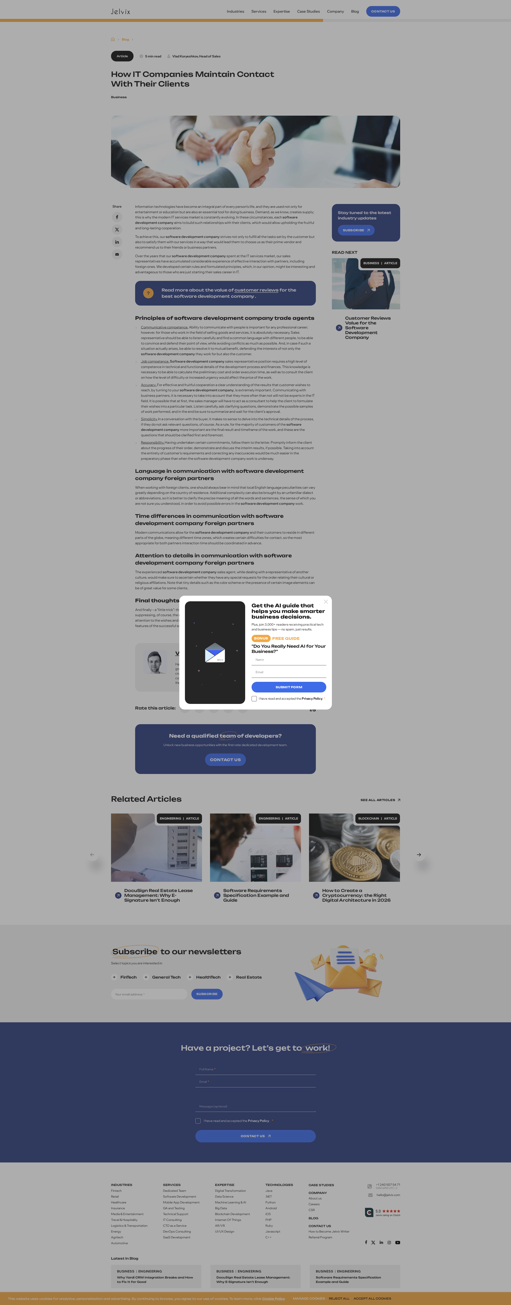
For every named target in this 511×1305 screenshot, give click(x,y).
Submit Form (288, 687)
